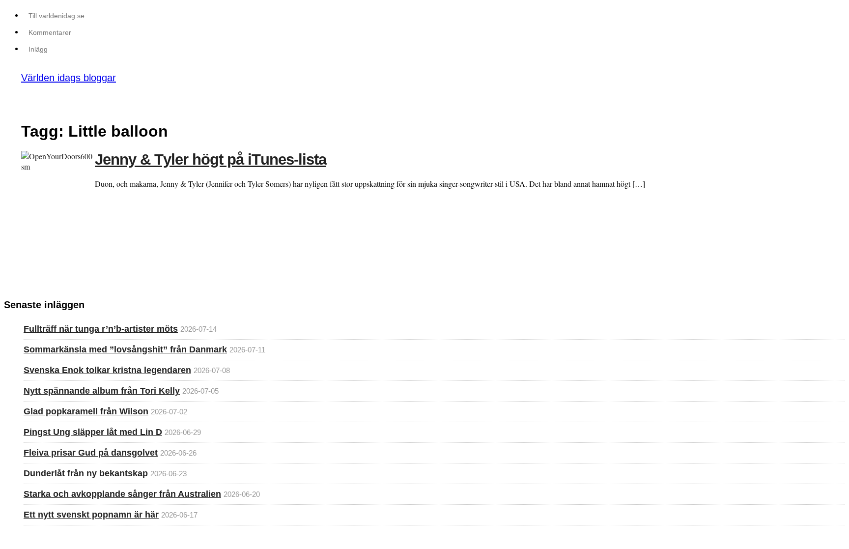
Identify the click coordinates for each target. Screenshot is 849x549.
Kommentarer (49, 32)
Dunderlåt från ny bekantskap (86, 473)
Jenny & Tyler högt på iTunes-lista (210, 159)
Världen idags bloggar (68, 77)
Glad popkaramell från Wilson (86, 411)
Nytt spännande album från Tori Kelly (102, 391)
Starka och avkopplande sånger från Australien (122, 494)
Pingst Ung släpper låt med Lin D (93, 432)
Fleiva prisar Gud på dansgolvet (91, 453)
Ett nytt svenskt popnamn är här (91, 515)
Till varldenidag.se (56, 16)
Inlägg (38, 49)
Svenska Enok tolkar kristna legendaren (107, 370)
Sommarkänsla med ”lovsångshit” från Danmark (125, 349)
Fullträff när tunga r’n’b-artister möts (101, 329)
